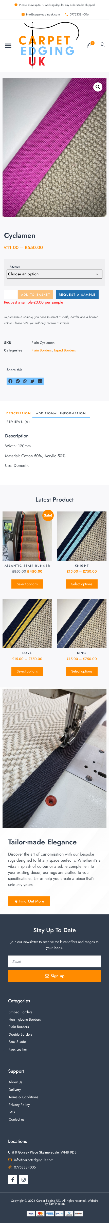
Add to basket (35, 294)
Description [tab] (18, 413)
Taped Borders (65, 350)
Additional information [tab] (61, 413)
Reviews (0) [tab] (18, 421)
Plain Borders (41, 350)
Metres (15, 266)
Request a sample (77, 294)
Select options (27, 584)
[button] (8, 45)
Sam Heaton (57, 1203)
